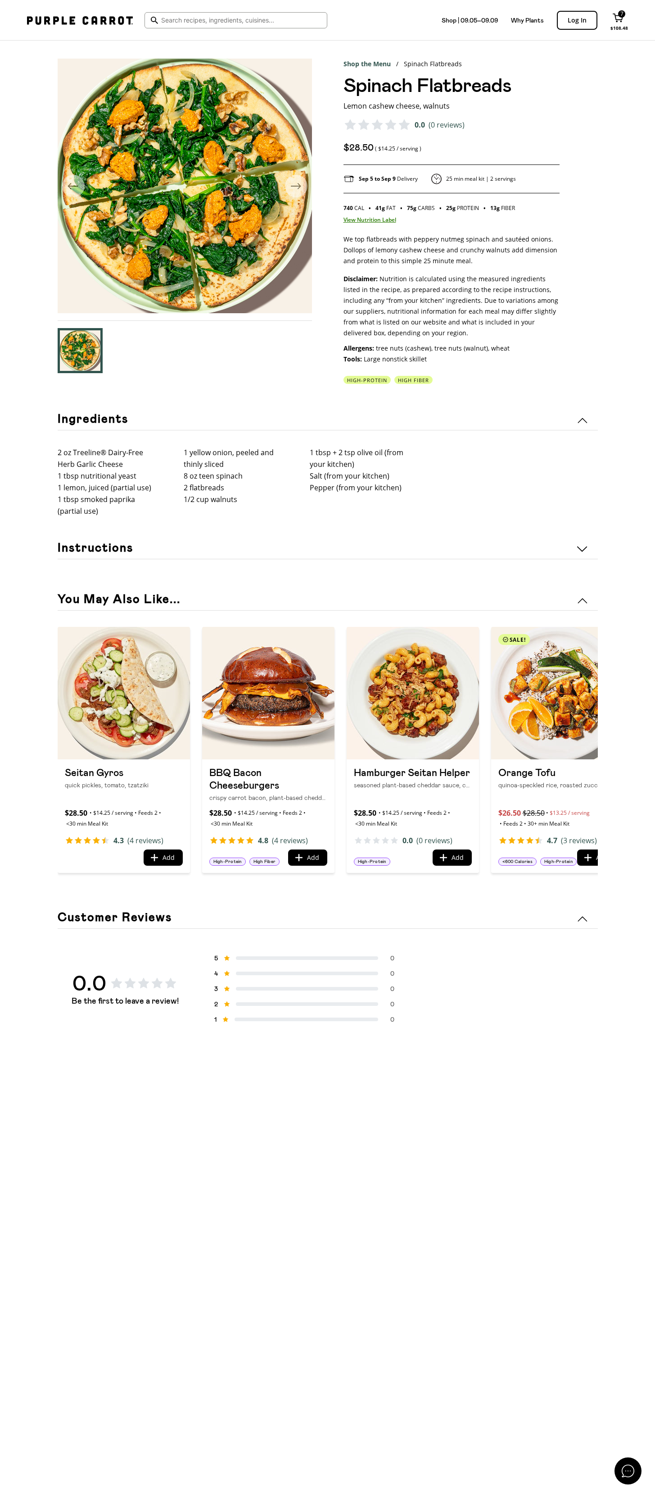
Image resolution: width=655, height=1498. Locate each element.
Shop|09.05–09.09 (470, 20)
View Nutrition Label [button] (369, 220)
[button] (80, 350)
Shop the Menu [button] (367, 63)
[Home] (80, 20)
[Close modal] (627, 1470)
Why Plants (527, 20)
